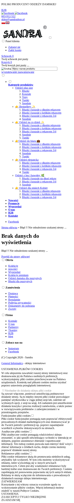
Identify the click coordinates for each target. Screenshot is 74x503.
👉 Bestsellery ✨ (25, 106)
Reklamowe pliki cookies (15, 453)
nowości (12, 268)
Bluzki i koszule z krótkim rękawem (41, 112)
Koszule (26, 94)
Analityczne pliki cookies (15, 431)
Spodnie (26, 103)
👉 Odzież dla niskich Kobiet (31, 187)
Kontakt (12, 320)
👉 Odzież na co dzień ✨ (29, 122)
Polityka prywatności (19, 302)
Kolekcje (13, 265)
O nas (11, 324)
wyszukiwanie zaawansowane (17, 72)
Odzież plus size (24, 87)
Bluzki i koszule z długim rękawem (41, 109)
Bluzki (25, 90)
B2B (4, 10)
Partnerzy (13, 327)
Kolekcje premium (18, 275)
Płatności (13, 296)
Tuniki (25, 100)
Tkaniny (12, 330)
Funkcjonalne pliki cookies (16, 415)
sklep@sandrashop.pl (13, 19)
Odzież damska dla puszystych (25, 278)
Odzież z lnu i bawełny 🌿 (29, 175)
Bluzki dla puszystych (20, 281)
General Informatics (12, 363)
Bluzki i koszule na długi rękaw (39, 178)
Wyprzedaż (14, 272)
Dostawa (13, 293)
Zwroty (12, 308)
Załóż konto (14, 50)
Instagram (13, 348)
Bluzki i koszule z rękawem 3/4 (39, 115)
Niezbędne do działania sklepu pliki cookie (28, 390)
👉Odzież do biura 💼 (27, 141)
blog (10, 336)
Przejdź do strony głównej (15, 256)
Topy (25, 97)
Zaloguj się (14, 47)
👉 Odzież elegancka (27, 159)
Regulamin (14, 299)
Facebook (13, 221)
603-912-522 (8, 16)
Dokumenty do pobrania (21, 305)
